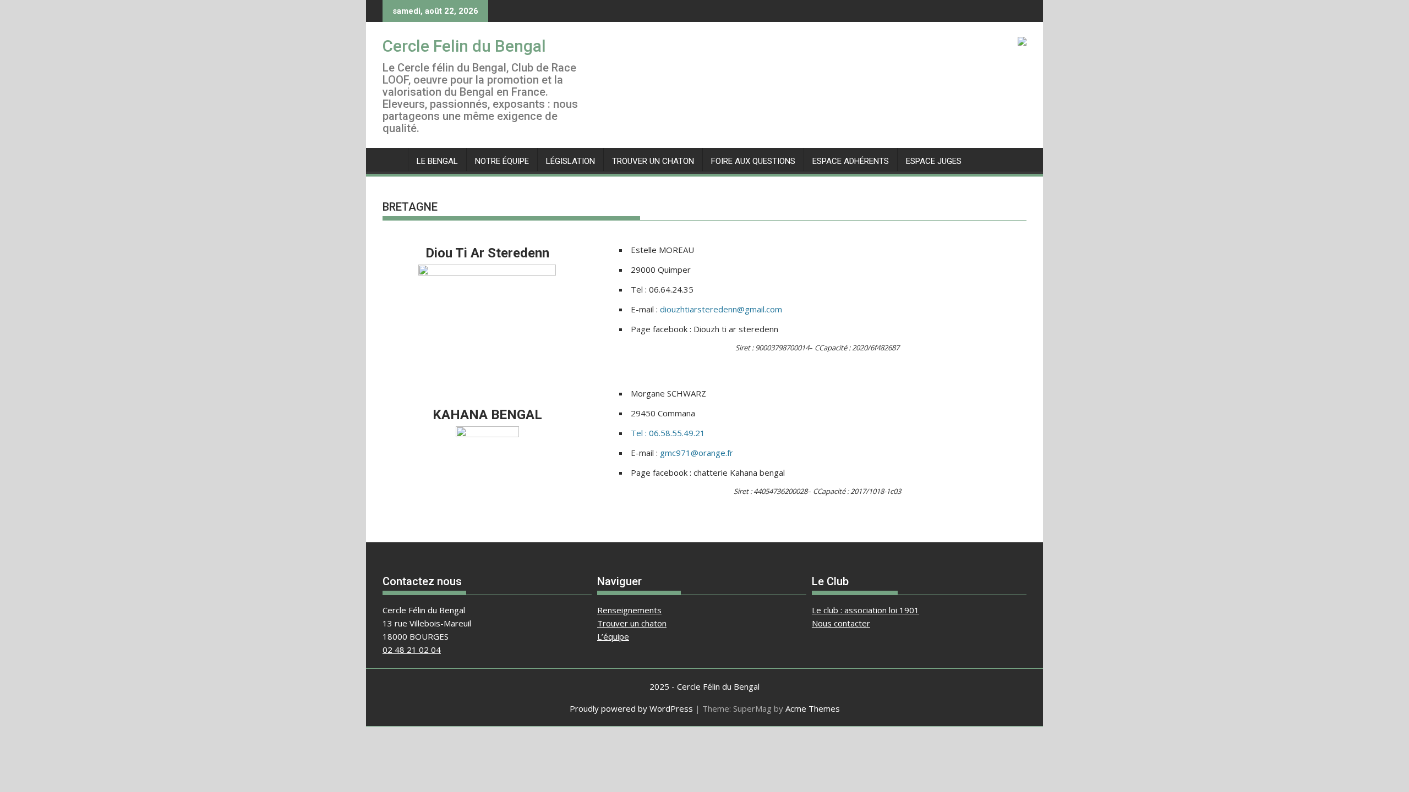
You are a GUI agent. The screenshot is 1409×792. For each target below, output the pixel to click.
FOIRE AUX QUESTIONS (753, 161)
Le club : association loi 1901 (865, 609)
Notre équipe (502, 161)
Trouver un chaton (653, 161)
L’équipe (613, 636)
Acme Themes (812, 708)
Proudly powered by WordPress (631, 708)
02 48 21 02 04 (412, 649)
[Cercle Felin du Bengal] (393, 159)
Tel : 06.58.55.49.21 (668, 432)
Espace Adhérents (850, 161)
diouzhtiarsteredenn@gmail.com (721, 309)
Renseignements (629, 609)
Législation (570, 161)
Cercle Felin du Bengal (464, 46)
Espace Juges (934, 161)
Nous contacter (841, 623)
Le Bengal (437, 161)
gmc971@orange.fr (696, 452)
